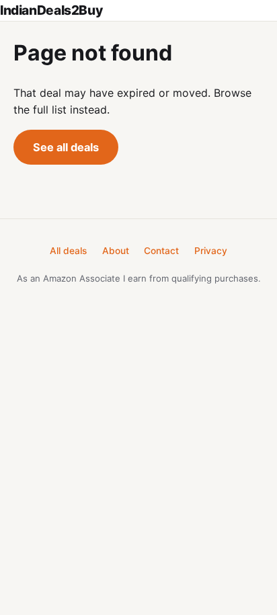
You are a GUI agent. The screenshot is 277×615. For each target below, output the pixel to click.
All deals (68, 250)
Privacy (210, 250)
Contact (161, 250)
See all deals (66, 147)
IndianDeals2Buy (51, 10)
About (115, 250)
